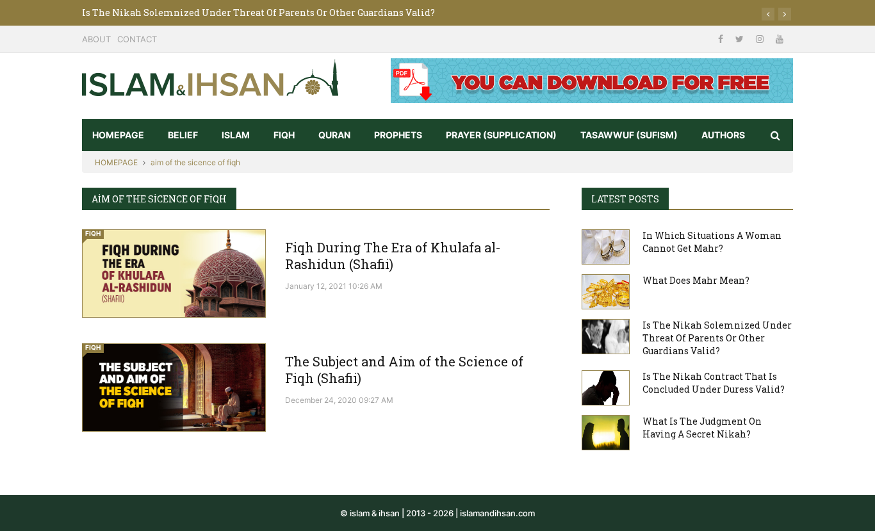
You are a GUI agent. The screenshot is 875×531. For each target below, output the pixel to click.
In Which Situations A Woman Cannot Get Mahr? (711, 241)
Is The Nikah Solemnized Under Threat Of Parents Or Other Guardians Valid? (258, 12)
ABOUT (96, 39)
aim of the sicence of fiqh (195, 162)
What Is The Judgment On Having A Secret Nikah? (702, 427)
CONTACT (137, 39)
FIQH (284, 134)
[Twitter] (740, 38)
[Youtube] (779, 38)
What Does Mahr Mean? (695, 280)
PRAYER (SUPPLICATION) (501, 134)
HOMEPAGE (118, 134)
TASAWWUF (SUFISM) (629, 134)
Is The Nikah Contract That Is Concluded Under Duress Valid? (713, 382)
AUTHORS (723, 134)
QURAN (334, 134)
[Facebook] (722, 38)
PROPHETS (398, 134)
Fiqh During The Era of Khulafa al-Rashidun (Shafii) (393, 255)
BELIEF (183, 134)
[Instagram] (761, 38)
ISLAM (236, 134)
